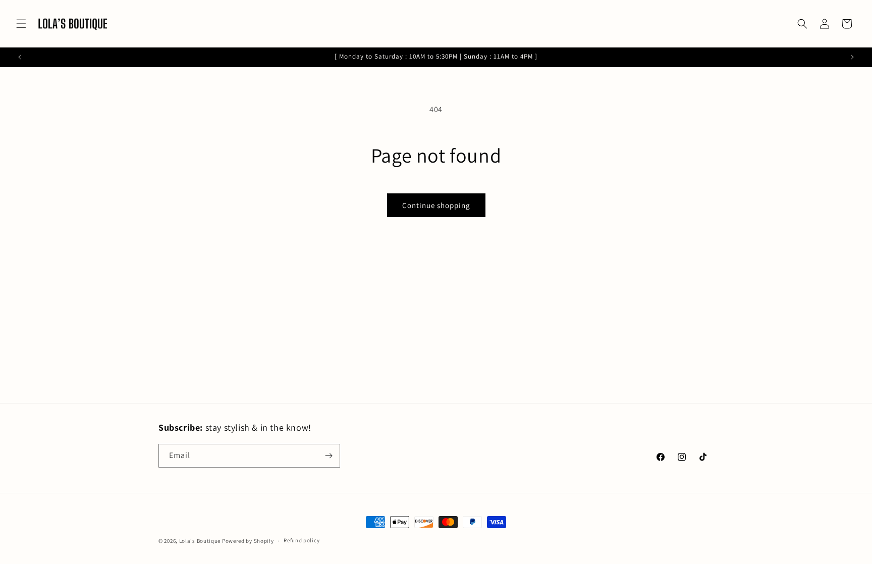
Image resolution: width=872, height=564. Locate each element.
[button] (21, 24)
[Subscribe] (328, 456)
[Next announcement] (852, 57)
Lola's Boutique (200, 540)
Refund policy (301, 540)
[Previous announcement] (20, 57)
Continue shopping (436, 205)
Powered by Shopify (248, 540)
